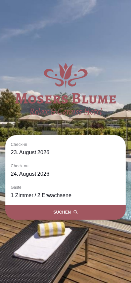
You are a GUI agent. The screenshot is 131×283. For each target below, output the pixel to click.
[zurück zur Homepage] (65, 88)
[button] (65, 148)
